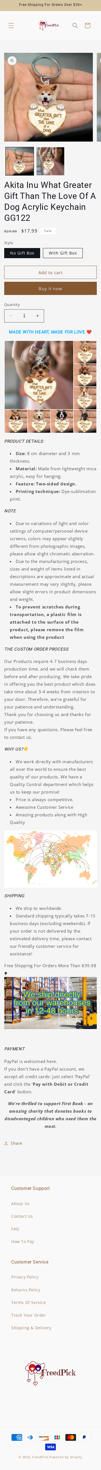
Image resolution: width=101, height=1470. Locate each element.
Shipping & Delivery (31, 1327)
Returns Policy (25, 1289)
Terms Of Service (28, 1302)
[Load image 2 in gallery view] (50, 161)
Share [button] (16, 1143)
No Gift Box (22, 253)
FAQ (15, 1229)
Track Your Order (28, 1315)
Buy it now (50, 288)
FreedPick (40, 1457)
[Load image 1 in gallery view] (20, 161)
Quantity (12, 304)
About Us (20, 1203)
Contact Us (22, 1216)
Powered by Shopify (65, 1457)
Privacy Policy (24, 1277)
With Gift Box (63, 253)
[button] (11, 25)
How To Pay (22, 1241)
